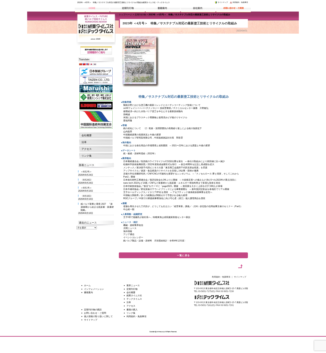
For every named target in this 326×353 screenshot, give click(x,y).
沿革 (84, 142)
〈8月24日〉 (87, 180)
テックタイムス (134, 299)
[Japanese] (91, 64)
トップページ (125, 14)
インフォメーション (94, 289)
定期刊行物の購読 (93, 309)
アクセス (87, 148)
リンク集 (87, 155)
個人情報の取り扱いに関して (98, 316)
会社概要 (87, 135)
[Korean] (94, 64)
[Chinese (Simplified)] (80, 64)
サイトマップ (222, 2)
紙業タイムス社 (134, 295)
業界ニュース (133, 285)
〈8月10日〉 (87, 196)
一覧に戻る (183, 255)
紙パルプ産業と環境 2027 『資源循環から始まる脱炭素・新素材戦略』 (97, 207)
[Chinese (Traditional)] (84, 64)
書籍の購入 (132, 309)
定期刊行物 (140, 14)
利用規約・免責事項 (240, 2)
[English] (87, 64)
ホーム (87, 285)
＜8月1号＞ (86, 188)
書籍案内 (88, 292)
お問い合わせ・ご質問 (95, 313)
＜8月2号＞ (86, 171)
